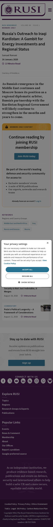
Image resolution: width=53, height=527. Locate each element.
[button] (26, 282)
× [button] (47, 243)
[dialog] (26, 263)
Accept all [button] (27, 269)
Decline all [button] (27, 276)
